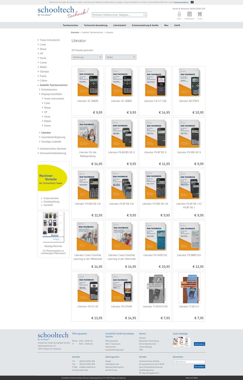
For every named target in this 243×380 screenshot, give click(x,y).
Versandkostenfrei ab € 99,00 (151, 364)
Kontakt (142, 338)
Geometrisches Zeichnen (53, 148)
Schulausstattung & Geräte (145, 25)
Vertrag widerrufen (80, 370)
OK (192, 2)
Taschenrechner (70, 25)
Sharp (43, 49)
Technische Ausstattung (95, 25)
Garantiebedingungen (114, 349)
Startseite (75, 32)
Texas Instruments (50, 40)
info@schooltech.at (87, 367)
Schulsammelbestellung (53, 153)
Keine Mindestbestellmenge (151, 367)
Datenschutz (110, 347)
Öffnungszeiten (111, 341)
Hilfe (141, 349)
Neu (166, 25)
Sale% (177, 25)
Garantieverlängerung (53, 137)
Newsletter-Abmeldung (149, 341)
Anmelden (199, 366)
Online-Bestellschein (147, 344)
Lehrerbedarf (119, 25)
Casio (43, 44)
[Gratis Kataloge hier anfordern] (181, 342)
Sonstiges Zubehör (51, 141)
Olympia (44, 71)
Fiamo (43, 76)
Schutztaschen (49, 89)
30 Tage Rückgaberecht (149, 373)
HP (41, 53)
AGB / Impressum (113, 344)
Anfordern (199, 344)
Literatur (46, 132)
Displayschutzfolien (51, 94)
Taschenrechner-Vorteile (149, 361)
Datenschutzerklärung (181, 2)
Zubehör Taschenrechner (54, 85)
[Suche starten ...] (144, 14)
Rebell (43, 67)
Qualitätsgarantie (146, 370)
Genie (43, 58)
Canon (43, 62)
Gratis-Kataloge (145, 347)
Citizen (43, 80)
